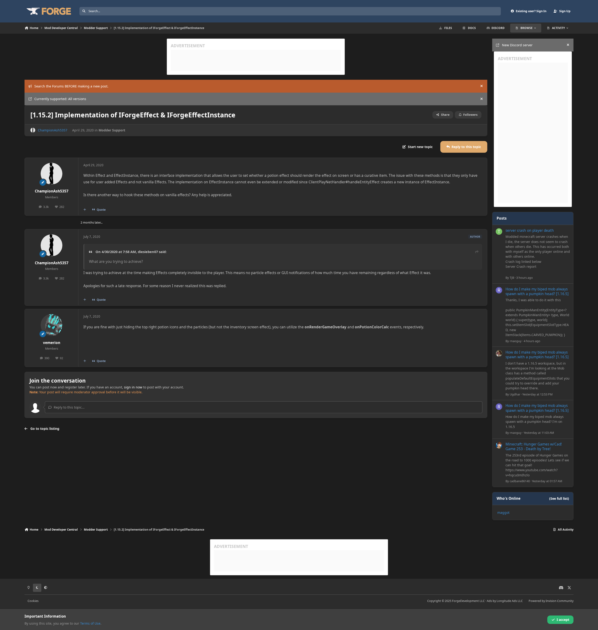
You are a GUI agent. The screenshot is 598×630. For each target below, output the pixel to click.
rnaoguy (516, 341)
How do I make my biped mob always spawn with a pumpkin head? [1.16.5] (537, 291)
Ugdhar (515, 394)
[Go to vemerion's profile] (52, 325)
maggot (503, 512)
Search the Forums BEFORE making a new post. (71, 86)
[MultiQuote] (84, 210)
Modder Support (112, 130)
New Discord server (517, 45)
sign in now (133, 387)
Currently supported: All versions (60, 99)
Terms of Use (90, 623)
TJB (512, 277)
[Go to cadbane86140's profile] (499, 445)
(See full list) (559, 498)
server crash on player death (529, 230)
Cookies (33, 601)
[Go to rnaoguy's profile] (499, 290)
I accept (563, 619)
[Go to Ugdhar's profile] (499, 353)
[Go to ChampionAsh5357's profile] (32, 130)
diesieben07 (148, 251)
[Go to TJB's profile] (499, 231)
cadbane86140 (520, 481)
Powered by (551, 601)
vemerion (51, 342)
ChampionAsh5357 (52, 130)
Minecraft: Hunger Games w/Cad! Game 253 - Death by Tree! (533, 446)
